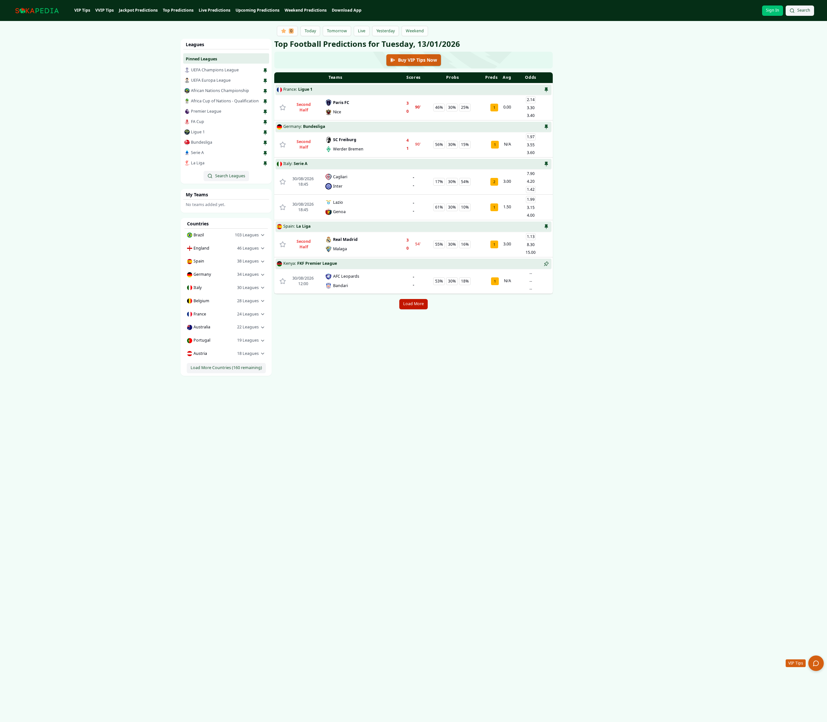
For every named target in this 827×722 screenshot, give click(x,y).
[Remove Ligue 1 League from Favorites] (546, 90)
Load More (413, 303)
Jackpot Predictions (138, 10)
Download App (346, 10)
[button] (226, 235)
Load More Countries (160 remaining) (226, 367)
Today (310, 31)
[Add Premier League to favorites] (265, 112)
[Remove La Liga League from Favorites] (546, 227)
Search (803, 10)
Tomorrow (337, 31)
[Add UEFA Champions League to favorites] (265, 71)
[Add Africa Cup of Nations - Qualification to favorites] (265, 102)
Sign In (772, 10)
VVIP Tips (104, 10)
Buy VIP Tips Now (417, 60)
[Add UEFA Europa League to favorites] (265, 81)
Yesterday (385, 31)
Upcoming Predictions (257, 10)
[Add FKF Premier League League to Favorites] (546, 264)
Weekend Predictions (306, 10)
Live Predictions (214, 10)
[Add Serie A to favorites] (265, 153)
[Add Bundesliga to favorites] (265, 143)
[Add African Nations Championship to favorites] (265, 91)
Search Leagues (230, 176)
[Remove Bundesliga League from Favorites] (546, 127)
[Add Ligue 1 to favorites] (265, 133)
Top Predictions (178, 10)
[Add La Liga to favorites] (265, 164)
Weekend (415, 31)
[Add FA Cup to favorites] (265, 122)
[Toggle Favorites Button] (282, 107)
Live (361, 31)
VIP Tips (82, 10)
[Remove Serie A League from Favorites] (546, 164)
